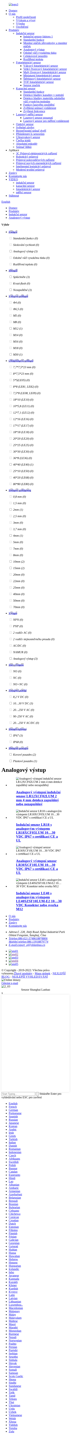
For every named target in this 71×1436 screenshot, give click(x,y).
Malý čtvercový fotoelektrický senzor (44, 72)
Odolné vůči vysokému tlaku (39, 52)
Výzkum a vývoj (25, 20)
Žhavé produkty (23, 973)
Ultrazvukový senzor (28, 137)
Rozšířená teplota (33, 59)
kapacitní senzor (25, 185)
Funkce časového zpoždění (38, 104)
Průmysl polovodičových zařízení (35, 159)
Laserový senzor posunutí (38, 117)
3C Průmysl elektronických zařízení (36, 153)
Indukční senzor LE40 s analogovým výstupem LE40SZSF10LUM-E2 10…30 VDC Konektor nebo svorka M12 (39, 901)
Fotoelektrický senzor (28, 62)
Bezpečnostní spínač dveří (31, 130)
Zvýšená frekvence (34, 111)
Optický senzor (24, 124)
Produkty (14, 30)
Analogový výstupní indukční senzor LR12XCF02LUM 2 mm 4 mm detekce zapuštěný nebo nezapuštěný (38, 798)
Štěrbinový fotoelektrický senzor (42, 78)
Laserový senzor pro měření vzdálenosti (46, 120)
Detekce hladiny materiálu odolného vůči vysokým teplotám (44, 100)
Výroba (20, 23)
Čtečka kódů (23, 140)
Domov (13, 10)
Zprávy (13, 172)
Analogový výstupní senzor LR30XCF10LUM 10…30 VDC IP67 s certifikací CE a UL (37, 867)
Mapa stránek (42, 973)
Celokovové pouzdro (35, 56)
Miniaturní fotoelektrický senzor (41, 75)
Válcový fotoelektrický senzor (40, 65)
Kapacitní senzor (25, 88)
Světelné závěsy (25, 127)
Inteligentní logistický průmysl (33, 166)
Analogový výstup (34, 49)
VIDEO (13, 179)
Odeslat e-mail (9, 983)
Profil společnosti (26, 17)
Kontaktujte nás (18, 176)
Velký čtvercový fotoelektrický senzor (45, 69)
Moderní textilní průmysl (30, 169)
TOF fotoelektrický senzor (38, 82)
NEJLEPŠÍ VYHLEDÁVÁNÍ (30, 976)
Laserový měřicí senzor (29, 114)
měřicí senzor (23, 192)
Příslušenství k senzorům (30, 133)
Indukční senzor (25, 33)
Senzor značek (31, 85)
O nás (12, 13)
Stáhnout (14, 195)
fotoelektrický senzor (28, 189)
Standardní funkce (33, 39)
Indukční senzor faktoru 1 (38, 36)
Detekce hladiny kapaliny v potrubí (43, 95)
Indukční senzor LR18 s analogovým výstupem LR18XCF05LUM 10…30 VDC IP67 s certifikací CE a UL (37, 832)
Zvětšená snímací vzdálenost (39, 107)
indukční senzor (25, 182)
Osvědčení (22, 26)
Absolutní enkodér (26, 143)
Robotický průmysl (27, 156)
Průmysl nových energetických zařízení (38, 163)
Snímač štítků (23, 146)
